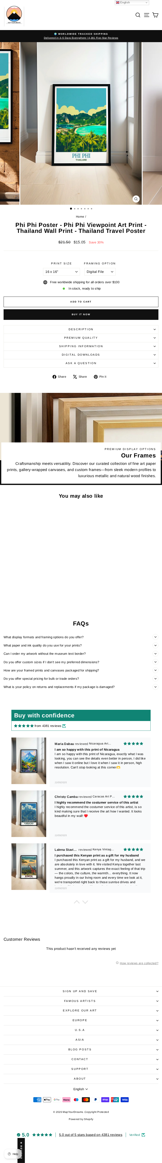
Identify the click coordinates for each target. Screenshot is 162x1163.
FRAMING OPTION (100, 263)
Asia (80, 1039)
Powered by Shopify (81, 1119)
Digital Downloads (81, 354)
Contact (80, 1059)
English (124, 2)
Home (80, 216)
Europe (80, 1020)
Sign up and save (80, 991)
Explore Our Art (80, 1010)
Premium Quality (81, 337)
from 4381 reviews (48, 726)
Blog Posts (80, 1049)
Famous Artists (80, 1001)
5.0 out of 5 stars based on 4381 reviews (90, 1135)
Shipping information (81, 346)
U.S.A (80, 1030)
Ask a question (81, 363)
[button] (77, 903)
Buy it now (81, 314)
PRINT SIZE (61, 263)
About (80, 1078)
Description (81, 329)
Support (79, 1068)
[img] (24, 726)
